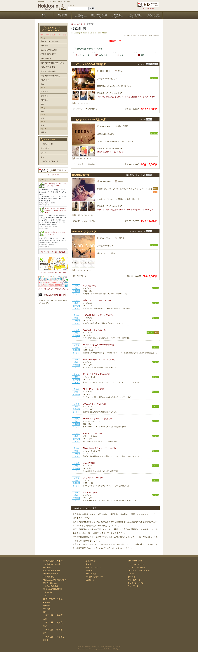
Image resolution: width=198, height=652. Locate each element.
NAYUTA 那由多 (81, 175)
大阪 (42, 84)
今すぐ (122, 55)
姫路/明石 (44, 100)
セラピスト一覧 (83, 55)
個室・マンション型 (93, 567)
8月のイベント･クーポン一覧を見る (53, 252)
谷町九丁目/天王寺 (48, 67)
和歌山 (43, 132)
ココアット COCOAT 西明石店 (89, 64)
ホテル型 (89, 570)
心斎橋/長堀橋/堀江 (48, 54)
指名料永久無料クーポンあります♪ (111, 152)
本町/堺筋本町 (46, 58)
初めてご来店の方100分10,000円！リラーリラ (55, 233)
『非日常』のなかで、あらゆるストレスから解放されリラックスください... (127, 96)
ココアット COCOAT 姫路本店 (89, 119)
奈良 (42, 125)
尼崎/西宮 (44, 95)
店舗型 (88, 564)
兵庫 (42, 104)
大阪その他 (45, 80)
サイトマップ (133, 586)
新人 (142, 55)
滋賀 (42, 118)
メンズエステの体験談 (136, 567)
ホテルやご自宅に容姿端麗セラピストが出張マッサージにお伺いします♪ (125, 209)
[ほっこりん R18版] (148, 4)
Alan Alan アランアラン (85, 231)
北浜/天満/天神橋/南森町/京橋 (52, 62)
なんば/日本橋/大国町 (49, 50)
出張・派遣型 (91, 573)
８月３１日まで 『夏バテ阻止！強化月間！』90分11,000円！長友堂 (55, 210)
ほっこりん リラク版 (136, 564)
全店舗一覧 (90, 579)
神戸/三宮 (44, 91)
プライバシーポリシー (136, 582)
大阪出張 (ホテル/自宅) (49, 41)
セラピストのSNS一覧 (49, 161)
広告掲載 (131, 573)
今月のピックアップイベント (139, 570)
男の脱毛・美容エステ (94, 576)
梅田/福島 (44, 45)
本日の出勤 (103, 55)
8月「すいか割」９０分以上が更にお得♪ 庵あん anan (56, 184)
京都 (42, 111)
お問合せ (131, 576)
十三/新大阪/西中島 (48, 71)
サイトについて (134, 579)
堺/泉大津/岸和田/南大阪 (50, 75)
